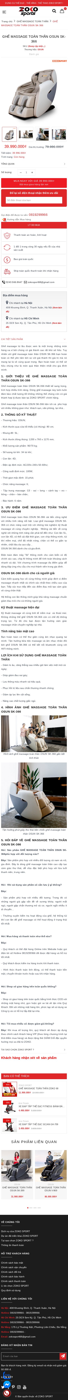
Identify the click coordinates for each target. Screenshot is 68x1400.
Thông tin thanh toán (12, 1245)
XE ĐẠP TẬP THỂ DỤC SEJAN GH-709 (38, 1124)
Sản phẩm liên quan (34, 1142)
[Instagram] (19, 1387)
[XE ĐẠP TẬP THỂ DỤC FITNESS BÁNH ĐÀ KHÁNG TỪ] (9, 1107)
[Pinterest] (13, 1387)
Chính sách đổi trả (11, 1272)
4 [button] (39, 1207)
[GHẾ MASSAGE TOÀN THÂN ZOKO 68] (9, 1089)
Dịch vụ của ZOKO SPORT (15, 1231)
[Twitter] (3, 1387)
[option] (34, 91)
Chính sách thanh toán (13, 1281)
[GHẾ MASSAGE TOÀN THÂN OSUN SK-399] (17, 1166)
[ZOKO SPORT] (28, 11)
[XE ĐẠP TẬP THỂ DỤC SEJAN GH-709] (9, 1125)
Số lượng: (6, 172)
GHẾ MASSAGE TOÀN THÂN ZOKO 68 (38, 1088)
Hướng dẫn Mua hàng (18, 219)
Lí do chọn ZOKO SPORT (15, 1285)
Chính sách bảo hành (12, 1276)
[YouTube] (24, 1387)
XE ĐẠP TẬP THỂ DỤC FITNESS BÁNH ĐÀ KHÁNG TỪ (41, 1106)
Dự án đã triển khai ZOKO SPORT (19, 1236)
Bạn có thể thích (16, 1076)
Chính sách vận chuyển (14, 1267)
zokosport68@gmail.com (41, 282)
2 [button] (31, 1207)
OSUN (17, 1184)
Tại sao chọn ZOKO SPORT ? (17, 1240)
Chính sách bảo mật (12, 1262)
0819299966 (38, 214)
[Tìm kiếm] (54, 12)
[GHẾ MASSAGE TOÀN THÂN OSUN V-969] (51, 1166)
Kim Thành (24, 1103)
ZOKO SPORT (25, 1085)
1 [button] (27, 1207)
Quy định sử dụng (10, 1290)
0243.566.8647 (14, 282)
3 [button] (35, 1207)
